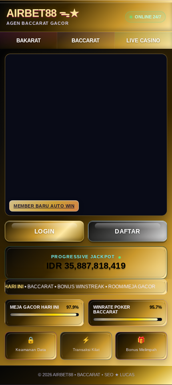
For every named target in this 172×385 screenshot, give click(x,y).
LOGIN (44, 231)
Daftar (127, 231)
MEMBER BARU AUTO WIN (44, 205)
